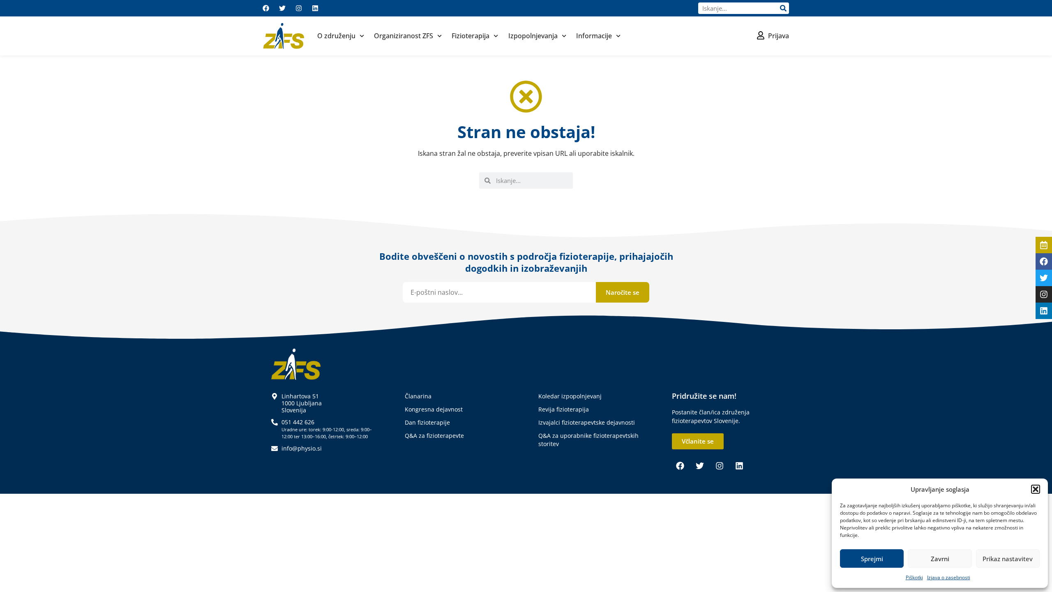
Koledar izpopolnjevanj (570, 396)
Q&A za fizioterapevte (434, 435)
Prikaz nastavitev (1008, 559)
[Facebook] (265, 8)
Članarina (418, 396)
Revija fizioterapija (563, 409)
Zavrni (940, 559)
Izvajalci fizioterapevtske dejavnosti (586, 422)
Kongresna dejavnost (434, 409)
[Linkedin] (315, 8)
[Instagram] (298, 8)
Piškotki (914, 577)
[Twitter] (282, 8)
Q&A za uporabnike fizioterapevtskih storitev (588, 440)
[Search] (783, 8)
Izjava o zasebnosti (948, 577)
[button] (1035, 489)
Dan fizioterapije (427, 422)
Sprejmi (872, 559)
